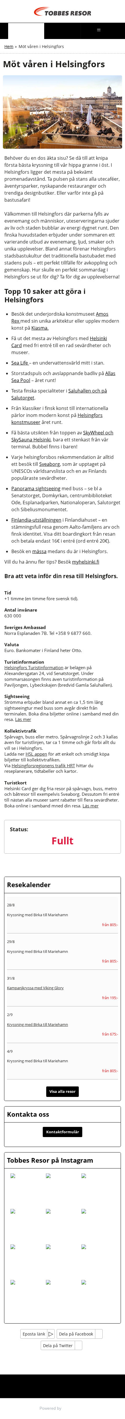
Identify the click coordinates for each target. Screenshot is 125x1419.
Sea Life (20, 363)
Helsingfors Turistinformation (33, 668)
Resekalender (29, 885)
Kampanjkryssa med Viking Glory (35, 987)
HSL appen (36, 754)
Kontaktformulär (62, 1131)
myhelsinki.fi (85, 562)
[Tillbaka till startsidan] (62, 11)
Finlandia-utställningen (36, 520)
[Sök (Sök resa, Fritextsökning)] (62, 31)
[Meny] (99, 31)
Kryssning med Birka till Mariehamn (37, 1024)
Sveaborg (49, 464)
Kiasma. (40, 328)
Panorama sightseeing (35, 488)
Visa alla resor (62, 1091)
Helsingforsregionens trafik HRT (43, 766)
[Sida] (26, 31)
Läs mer (23, 719)
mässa (39, 551)
